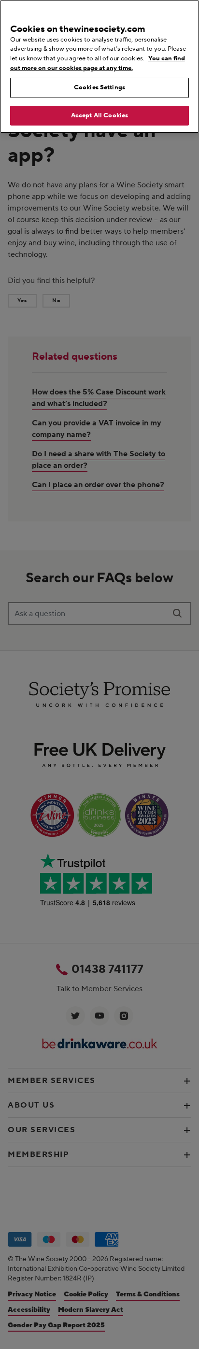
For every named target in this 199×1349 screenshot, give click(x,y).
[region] (99, 66)
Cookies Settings (99, 87)
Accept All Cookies (99, 115)
